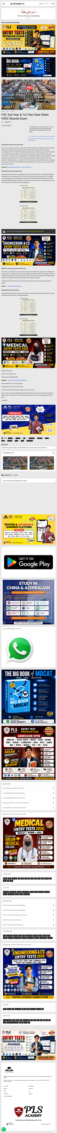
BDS (13, 1009)
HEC (47, 1020)
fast (38, 1020)
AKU (29, 878)
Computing (32, 1009)
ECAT (22, 878)
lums (4, 1022)
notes (48, 935)
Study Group (30, 938)
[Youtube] (40, 4)
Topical (40, 935)
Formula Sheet (43, 938)
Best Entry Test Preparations (17, 380)
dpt (42, 1009)
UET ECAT (30, 1088)
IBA (49, 1020)
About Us (30, 1093)
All (7, 111)
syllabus (5, 938)
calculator (41, 892)
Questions (24, 938)
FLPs (24, 935)
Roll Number (26, 894)
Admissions (6, 892)
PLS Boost (6, 1086)
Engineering (18, 1009)
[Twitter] (43, 4)
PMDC (31, 1020)
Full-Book (35, 935)
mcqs (20, 935)
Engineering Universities (12, 1022)
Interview (50, 938)
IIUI (19, 1022)
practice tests (17, 938)
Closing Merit (13, 892)
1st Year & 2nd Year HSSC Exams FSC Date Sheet (42, 136)
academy (36, 938)
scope (36, 892)
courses (5, 894)
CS (22, 1009)
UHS (21, 1020)
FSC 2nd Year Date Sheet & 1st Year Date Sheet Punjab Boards (41, 465)
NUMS (9, 878)
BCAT (39, 878)
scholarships (11, 894)
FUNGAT (46, 878)
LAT (50, 878)
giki (43, 1020)
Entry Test (14, 878)
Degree (17, 894)
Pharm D (39, 1009)
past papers (9, 935)
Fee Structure (25, 892)
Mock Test (10, 938)
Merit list (19, 892)
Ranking (32, 892)
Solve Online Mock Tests (14, 286)
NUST (17, 1020)
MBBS (4, 1009)
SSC (42, 878)
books (44, 935)
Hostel (21, 894)
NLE (8, 880)
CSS (25, 1009)
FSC (19, 878)
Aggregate (46, 892)
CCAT (4, 880)
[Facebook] (47, 4)
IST (29, 1022)
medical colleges (7, 1020)
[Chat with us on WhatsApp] (3, 1129)
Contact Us (6, 1093)
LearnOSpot (31, 1086)
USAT (11, 880)
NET (25, 878)
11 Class (13, 111)
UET (35, 1020)
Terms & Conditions (8, 1096)
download (15, 935)
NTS (35, 878)
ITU (22, 1022)
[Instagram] (45, 4)
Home (2, 111)
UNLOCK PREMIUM (6, 125)
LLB (28, 1009)
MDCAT (5, 878)
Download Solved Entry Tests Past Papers (19, 167)
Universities (26, 1020)
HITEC (25, 1022)
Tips (4, 935)
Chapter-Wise (29, 935)
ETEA (32, 878)
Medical (9, 1009)
